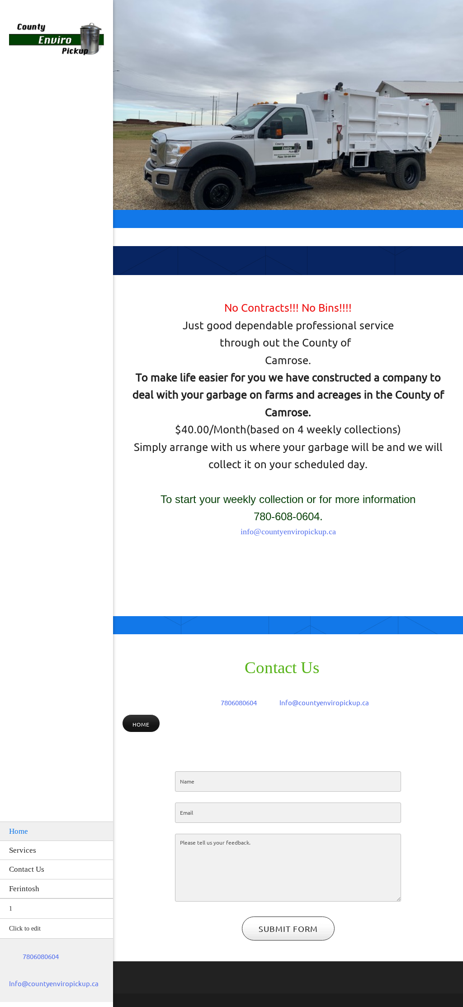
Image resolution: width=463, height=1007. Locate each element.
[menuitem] (56, 831)
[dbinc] (56, 41)
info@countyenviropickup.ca (288, 531)
